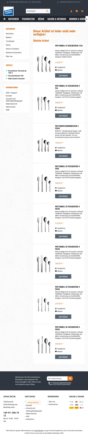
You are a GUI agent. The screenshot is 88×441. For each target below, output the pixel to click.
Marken (9, 37)
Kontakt (9, 96)
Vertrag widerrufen (33, 402)
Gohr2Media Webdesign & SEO (54, 433)
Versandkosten (38, 430)
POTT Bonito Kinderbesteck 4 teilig (66, 127)
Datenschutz (10, 107)
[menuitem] (82, 11)
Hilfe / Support (11, 93)
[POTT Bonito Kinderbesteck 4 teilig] (43, 143)
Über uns (9, 56)
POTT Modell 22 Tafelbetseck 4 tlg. (67, 87)
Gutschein (10, 34)
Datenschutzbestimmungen (62, 383)
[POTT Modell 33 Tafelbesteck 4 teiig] (43, 183)
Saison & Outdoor (12, 49)
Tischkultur (10, 41)
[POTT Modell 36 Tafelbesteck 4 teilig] (43, 344)
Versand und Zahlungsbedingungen (14, 100)
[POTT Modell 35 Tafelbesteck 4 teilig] (43, 263)
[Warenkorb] (82, 11)
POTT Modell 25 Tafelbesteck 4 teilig (67, 207)
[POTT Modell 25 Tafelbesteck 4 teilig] (43, 223)
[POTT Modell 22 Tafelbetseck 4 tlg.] (43, 103)
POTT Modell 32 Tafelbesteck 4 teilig (67, 288)
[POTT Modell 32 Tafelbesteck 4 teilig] (43, 304)
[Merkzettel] (76, 11)
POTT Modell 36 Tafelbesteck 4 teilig (67, 328)
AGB (7, 110)
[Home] (4, 19)
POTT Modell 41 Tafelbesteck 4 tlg (69, 45)
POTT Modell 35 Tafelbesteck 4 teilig (67, 247)
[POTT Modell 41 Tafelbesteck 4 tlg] (43, 62)
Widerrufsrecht (11, 104)
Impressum (30, 419)
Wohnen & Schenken (13, 53)
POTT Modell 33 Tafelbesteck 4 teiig (67, 167)
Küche (8, 45)
